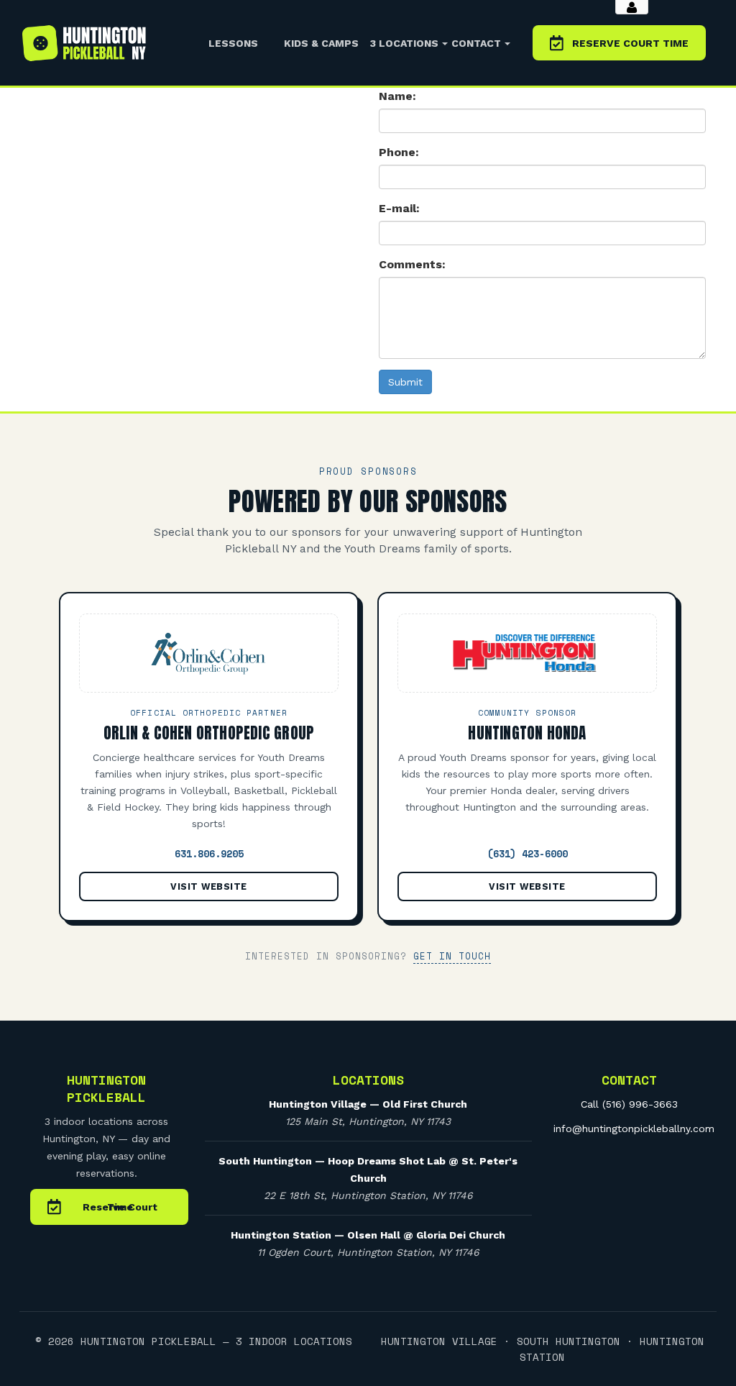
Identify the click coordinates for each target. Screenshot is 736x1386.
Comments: (412, 264)
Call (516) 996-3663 (629, 1104)
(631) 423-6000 (527, 854)
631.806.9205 (209, 854)
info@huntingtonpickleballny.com (633, 1128)
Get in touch (452, 956)
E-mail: (399, 208)
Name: (397, 96)
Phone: (399, 152)
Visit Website (208, 886)
